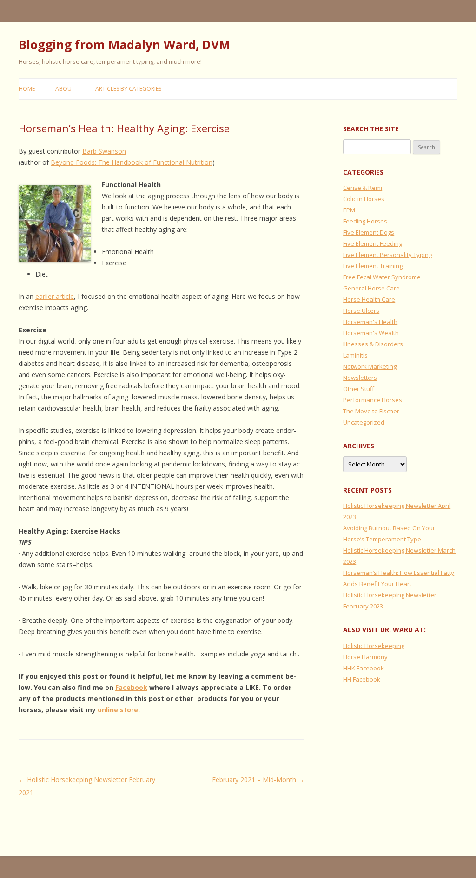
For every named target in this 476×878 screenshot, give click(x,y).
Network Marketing (370, 366)
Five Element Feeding (372, 243)
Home (27, 89)
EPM (349, 210)
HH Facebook (361, 679)
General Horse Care (371, 288)
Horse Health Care (369, 299)
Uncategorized (363, 422)
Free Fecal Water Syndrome (382, 277)
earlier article (54, 296)
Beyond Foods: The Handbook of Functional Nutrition (131, 162)
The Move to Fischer (371, 411)
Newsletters (360, 377)
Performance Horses (372, 400)
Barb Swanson (104, 151)
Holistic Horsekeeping (373, 646)
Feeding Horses (365, 221)
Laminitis (355, 355)
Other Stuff (358, 389)
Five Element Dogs (368, 232)
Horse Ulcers (361, 310)
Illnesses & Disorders (373, 344)
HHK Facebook (363, 668)
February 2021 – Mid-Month (258, 779)
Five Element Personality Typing (387, 254)
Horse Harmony (365, 657)
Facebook (131, 687)
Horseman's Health (370, 321)
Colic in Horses (363, 199)
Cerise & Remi (362, 187)
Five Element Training (373, 266)
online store (118, 709)
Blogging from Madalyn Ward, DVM (124, 44)
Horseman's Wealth (371, 333)
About (65, 89)
